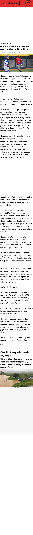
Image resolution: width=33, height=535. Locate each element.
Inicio (2, 44)
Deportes (8, 44)
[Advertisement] (16, 24)
